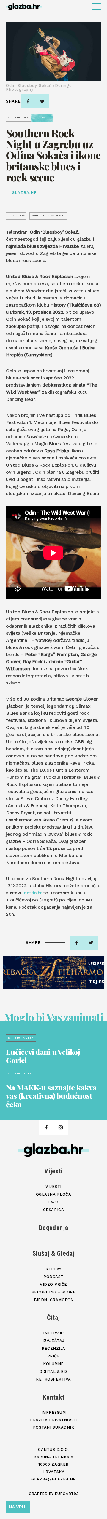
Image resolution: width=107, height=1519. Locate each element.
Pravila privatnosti (53, 1420)
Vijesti (53, 1171)
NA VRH (17, 1507)
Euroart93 (66, 1493)
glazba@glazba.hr (53, 1479)
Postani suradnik (53, 1427)
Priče (53, 1356)
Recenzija (53, 1348)
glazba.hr (24, 192)
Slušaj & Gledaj (53, 1253)
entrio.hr (33, 893)
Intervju (53, 1333)
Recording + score (54, 1292)
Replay (53, 1269)
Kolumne (53, 1364)
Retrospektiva (53, 1379)
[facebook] (28, 101)
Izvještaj (53, 1340)
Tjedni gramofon (53, 1300)
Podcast (53, 1276)
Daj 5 (54, 1202)
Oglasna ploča (53, 1194)
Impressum (53, 1412)
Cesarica (53, 1209)
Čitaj (53, 1317)
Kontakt (53, 1397)
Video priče (53, 1284)
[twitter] (42, 101)
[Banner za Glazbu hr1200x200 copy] (53, 972)
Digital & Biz (53, 1371)
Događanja (53, 1227)
